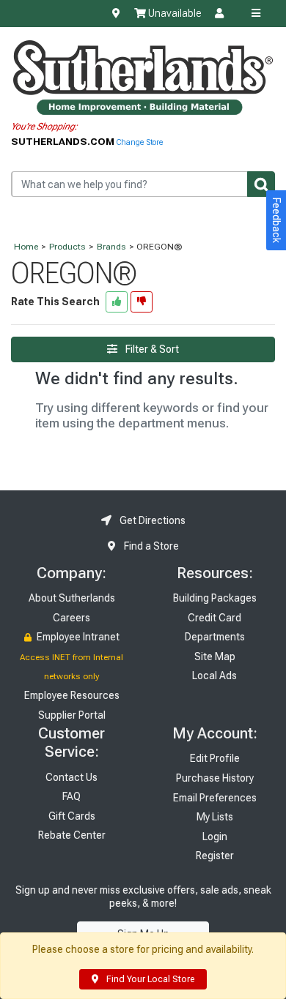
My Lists (215, 817)
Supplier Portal (72, 715)
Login (214, 836)
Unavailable (173, 13)
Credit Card (214, 618)
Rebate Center (72, 835)
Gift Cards (71, 816)
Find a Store (150, 546)
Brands (111, 247)
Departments (215, 637)
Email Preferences (215, 798)
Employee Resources (72, 695)
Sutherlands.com (64, 141)
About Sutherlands (72, 598)
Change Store (140, 142)
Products (67, 247)
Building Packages (215, 598)
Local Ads (214, 675)
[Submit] (261, 184)
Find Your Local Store (149, 979)
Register (215, 855)
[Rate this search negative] (142, 301)
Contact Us (71, 777)
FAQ (71, 796)
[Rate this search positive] (117, 301)
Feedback (276, 220)
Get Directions (151, 520)
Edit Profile (215, 758)
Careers (71, 618)
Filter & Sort (151, 349)
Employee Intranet (77, 637)
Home (26, 247)
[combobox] (143, 184)
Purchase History (215, 778)
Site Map (214, 656)
